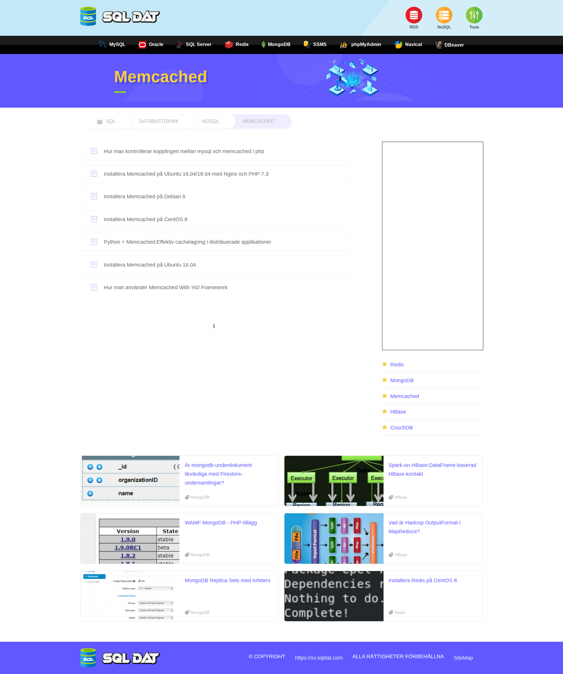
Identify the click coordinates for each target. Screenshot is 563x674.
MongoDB (402, 380)
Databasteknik (159, 121)
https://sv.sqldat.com (319, 658)
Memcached (258, 121)
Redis (397, 364)
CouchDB (401, 427)
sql (111, 121)
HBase (398, 412)
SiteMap (463, 658)
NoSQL (210, 121)
